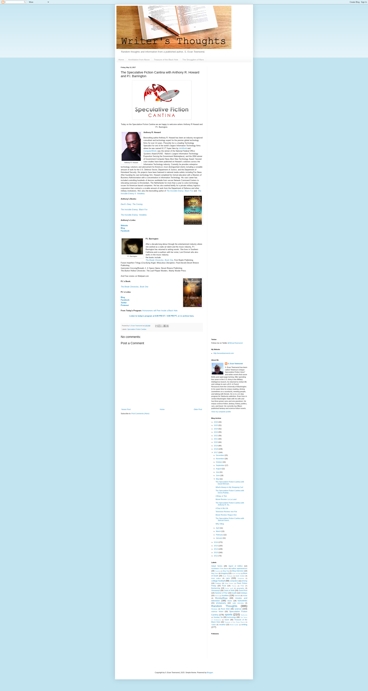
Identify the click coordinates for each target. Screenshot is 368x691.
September (220, 465)
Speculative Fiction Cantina (136, 329)
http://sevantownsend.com (223, 353)
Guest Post (243, 591)
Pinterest (125, 305)
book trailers (216, 578)
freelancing (215, 588)
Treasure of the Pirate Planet (235, 622)
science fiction (217, 612)
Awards (217, 571)
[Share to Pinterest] (167, 325)
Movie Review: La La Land (226, 499)
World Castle (234, 624)
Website (124, 225)
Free (242, 586)
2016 (216, 542)
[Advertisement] (229, 110)
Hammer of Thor (221, 593)
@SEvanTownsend (235, 343)
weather (222, 625)
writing (244, 624)
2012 (216, 556)
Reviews (214, 609)
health (234, 593)
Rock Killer (225, 609)
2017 (216, 452)
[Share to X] (162, 325)
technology (231, 617)
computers (234, 581)
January (219, 538)
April (218, 528)
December (220, 455)
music (229, 601)
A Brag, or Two (221, 496)
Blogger (210, 673)
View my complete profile (221, 412)
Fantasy (218, 583)
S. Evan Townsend (235, 364)
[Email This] (156, 325)
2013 (216, 553)
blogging (224, 573)
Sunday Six (218, 617)
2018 (216, 449)
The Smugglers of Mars (193, 59)
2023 (216, 432)
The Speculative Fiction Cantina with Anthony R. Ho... (230, 504)
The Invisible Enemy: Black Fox (134, 209)
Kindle (245, 595)
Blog (123, 228)
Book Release (227, 576)
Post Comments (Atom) (140, 414)
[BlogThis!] (159, 325)
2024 (216, 429)
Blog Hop (226, 571)
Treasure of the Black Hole (166, 59)
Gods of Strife (229, 591)
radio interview (238, 603)
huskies (225, 595)
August (219, 469)
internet (237, 595)
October (219, 462)
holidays (244, 593)
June (218, 475)
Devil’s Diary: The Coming (131, 204)
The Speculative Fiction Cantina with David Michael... (230, 483)
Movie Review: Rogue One (226, 515)
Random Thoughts (224, 606)
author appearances (239, 568)
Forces (234, 586)
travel (227, 620)
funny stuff (229, 588)
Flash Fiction (229, 583)
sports (228, 614)
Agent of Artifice (236, 566)
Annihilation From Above (219, 568)
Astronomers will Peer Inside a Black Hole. (160, 311)
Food (224, 586)
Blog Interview (238, 571)
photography (221, 603)
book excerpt (236, 573)
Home (121, 59)
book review (240, 576)
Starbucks (244, 615)
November (220, 459)
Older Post (198, 409)
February (219, 535)
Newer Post (126, 409)
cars (228, 578)
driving (244, 581)
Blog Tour (214, 573)
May (218, 479)
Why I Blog (220, 524)
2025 (216, 425)
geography (240, 588)
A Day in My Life (222, 508)
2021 (216, 439)
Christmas (241, 578)
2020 (216, 442)
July (218, 472)
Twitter (124, 303)
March (218, 531)
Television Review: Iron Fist (226, 512)
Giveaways (215, 591)
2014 (216, 549)
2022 (216, 436)
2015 (216, 546)
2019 (216, 446)
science (238, 609)
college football (218, 581)
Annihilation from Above (139, 59)
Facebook (125, 231)
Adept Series (216, 566)
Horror (217, 595)
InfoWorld (183, 148)
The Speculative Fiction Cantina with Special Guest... (230, 519)
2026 (216, 422)
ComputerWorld (149, 151)
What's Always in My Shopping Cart (229, 487)
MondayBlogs (221, 598)
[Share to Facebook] (164, 325)
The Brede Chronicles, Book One (159, 260)
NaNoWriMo (242, 601)
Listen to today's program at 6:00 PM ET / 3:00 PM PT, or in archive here (161, 316)
